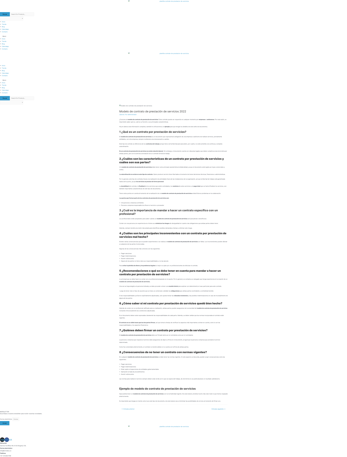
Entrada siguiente (218, 409)
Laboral (121, 114)
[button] (173, 36)
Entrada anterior (128, 409)
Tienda (4, 24)
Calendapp (5, 29)
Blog (3, 27)
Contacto (5, 32)
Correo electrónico (6, 419)
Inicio (3, 22)
